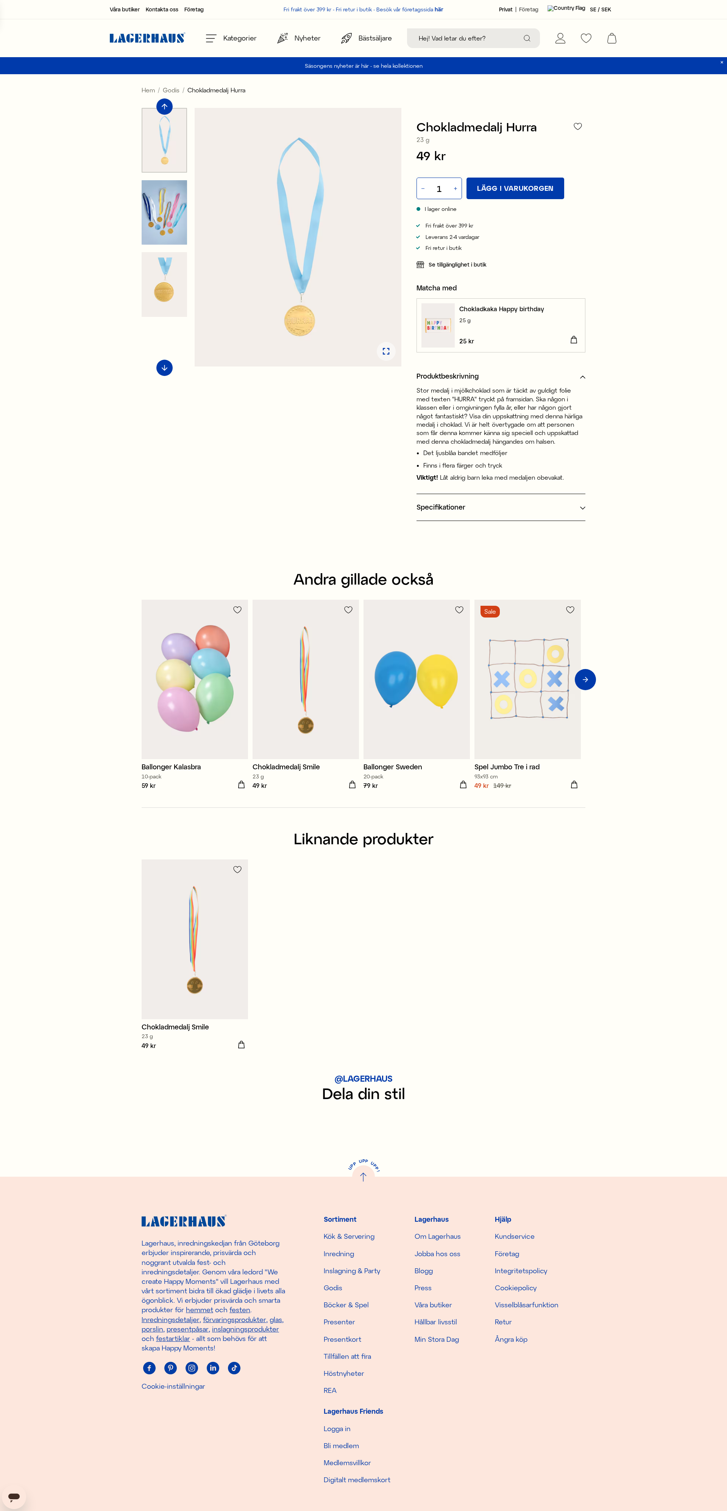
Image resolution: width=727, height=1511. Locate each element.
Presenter (339, 1322)
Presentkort (342, 1339)
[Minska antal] (422, 188)
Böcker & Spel (346, 1304)
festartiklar (173, 1338)
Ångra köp (511, 1339)
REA (330, 1390)
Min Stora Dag (437, 1339)
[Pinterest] (170, 1367)
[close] (722, 62)
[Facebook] (149, 1367)
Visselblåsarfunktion (527, 1304)
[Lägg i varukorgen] (573, 340)
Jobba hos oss (437, 1253)
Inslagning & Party (352, 1270)
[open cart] (612, 38)
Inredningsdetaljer (171, 1319)
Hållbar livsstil (436, 1322)
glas (276, 1319)
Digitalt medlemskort (357, 1479)
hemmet (199, 1309)
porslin (152, 1329)
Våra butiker (125, 9)
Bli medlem (341, 1445)
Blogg (424, 1270)
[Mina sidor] (560, 38)
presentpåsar (188, 1329)
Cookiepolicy (516, 1287)
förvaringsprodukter (234, 1319)
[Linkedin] (212, 1367)
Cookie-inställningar (173, 1386)
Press (423, 1287)
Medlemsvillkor (347, 1462)
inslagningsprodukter (245, 1329)
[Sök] (527, 38)
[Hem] (148, 38)
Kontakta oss (162, 9)
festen (239, 1309)
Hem (148, 90)
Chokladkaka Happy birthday (501, 308)
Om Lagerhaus (438, 1236)
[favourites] (586, 38)
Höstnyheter (344, 1373)
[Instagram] (191, 1367)
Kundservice (515, 1236)
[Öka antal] (456, 188)
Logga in (337, 1428)
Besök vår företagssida (409, 9)
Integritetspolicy (521, 1270)
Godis (171, 90)
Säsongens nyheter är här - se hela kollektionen (364, 65)
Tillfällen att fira (347, 1356)
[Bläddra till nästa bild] (164, 368)
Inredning (339, 1253)
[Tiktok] (234, 1367)
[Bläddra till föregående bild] (164, 106)
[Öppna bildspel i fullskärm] (386, 351)
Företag (194, 9)
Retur (503, 1322)
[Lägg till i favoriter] (577, 126)
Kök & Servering (349, 1236)
